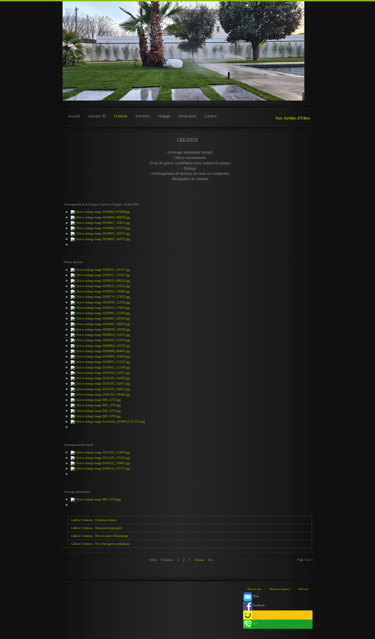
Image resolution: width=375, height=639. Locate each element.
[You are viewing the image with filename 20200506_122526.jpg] (100, 302)
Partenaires (187, 116)
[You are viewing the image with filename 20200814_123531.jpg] (100, 335)
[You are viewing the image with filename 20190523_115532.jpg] (100, 286)
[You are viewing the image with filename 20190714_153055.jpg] (100, 297)
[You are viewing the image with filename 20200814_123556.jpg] (100, 340)
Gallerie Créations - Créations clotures (94, 520)
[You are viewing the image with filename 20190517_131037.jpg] (100, 275)
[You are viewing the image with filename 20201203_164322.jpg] (100, 389)
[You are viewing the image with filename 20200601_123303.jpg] (100, 313)
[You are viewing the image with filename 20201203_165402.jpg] (100, 394)
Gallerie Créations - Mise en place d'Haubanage (99, 536)
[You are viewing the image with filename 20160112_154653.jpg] (100, 463)
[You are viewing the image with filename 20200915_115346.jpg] (100, 367)
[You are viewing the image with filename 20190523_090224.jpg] (100, 280)
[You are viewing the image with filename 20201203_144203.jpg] (100, 378)
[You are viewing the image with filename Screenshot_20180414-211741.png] (108, 421)
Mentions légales (279, 589)
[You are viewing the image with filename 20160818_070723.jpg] (100, 228)
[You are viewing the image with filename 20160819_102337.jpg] (100, 233)
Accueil (74, 116)
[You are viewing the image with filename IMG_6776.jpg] (96, 410)
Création (121, 116)
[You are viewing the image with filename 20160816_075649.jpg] (100, 212)
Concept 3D (97, 116)
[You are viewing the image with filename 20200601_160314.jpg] (100, 318)
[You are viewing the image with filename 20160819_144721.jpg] (100, 239)
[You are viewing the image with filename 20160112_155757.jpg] (100, 468)
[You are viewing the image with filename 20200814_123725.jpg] (100, 345)
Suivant (199, 560)
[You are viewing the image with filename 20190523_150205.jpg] (100, 291)
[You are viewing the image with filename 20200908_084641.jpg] (100, 351)
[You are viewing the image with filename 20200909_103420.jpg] (100, 356)
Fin (210, 560)
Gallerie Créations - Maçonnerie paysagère (96, 528)
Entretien (142, 116)
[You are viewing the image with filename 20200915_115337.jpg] (100, 362)
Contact (210, 116)
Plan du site (254, 589)
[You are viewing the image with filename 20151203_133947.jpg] (100, 452)
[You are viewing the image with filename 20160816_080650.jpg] (100, 217)
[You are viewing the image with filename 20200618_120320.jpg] (100, 329)
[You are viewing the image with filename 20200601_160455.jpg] (100, 324)
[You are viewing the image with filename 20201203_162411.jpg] (100, 383)
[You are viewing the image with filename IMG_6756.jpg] (96, 499)
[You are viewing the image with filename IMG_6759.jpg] (96, 405)
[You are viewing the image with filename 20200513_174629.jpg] (100, 308)
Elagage (164, 116)
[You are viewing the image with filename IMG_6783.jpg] (96, 416)
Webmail (303, 589)
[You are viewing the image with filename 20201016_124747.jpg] (100, 373)
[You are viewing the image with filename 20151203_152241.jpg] (100, 458)
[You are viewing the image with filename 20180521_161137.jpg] (100, 270)
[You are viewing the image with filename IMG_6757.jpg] (96, 400)
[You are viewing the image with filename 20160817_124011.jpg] (100, 223)
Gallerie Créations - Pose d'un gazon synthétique (100, 544)
